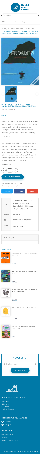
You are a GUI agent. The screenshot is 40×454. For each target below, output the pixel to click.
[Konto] (30, 21)
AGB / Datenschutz (7, 434)
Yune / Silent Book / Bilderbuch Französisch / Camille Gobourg (23, 327)
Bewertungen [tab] (9, 237)
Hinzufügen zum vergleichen (11, 186)
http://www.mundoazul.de (9, 440)
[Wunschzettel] (10, 21)
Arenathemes (21, 451)
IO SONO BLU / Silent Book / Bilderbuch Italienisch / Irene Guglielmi (25, 308)
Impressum (4, 437)
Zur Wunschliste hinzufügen (11, 183)
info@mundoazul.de (7, 409)
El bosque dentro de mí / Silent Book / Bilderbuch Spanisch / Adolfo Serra (24, 290)
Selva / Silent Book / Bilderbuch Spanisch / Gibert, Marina (24, 272)
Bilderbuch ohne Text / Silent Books (21, 29)
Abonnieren (20, 370)
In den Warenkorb (12, 177)
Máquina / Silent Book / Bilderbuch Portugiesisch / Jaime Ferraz (24, 254)
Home (3, 29)
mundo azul (12, 110)
